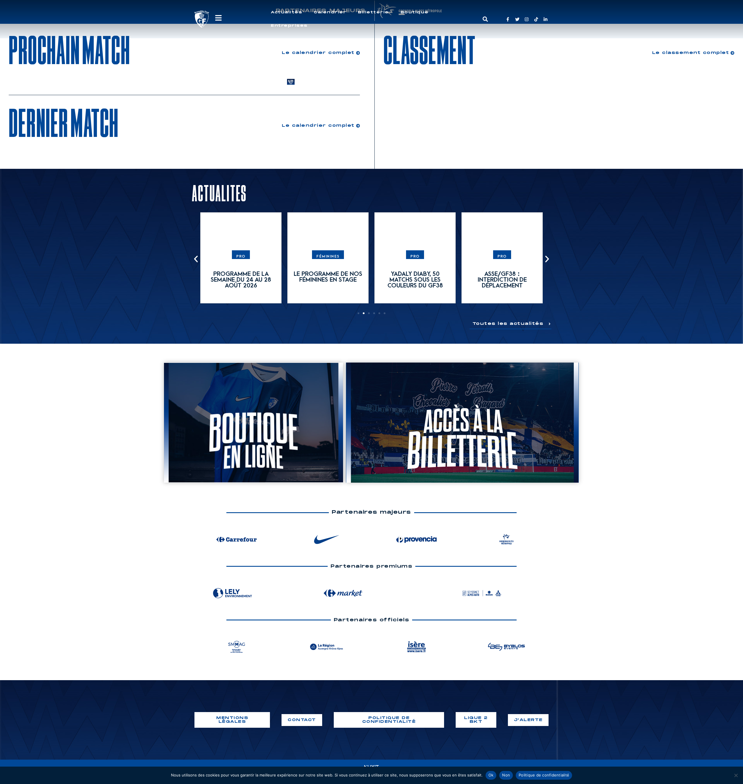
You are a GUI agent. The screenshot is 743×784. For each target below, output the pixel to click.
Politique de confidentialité (544, 775)
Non (506, 775)
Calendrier (330, 12)
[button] (485, 19)
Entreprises (289, 25)
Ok (491, 775)
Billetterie (373, 12)
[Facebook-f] (508, 19)
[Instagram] (527, 19)
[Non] (736, 775)
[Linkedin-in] (545, 19)
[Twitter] (517, 19)
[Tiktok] (536, 19)
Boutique (415, 12)
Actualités (286, 12)
